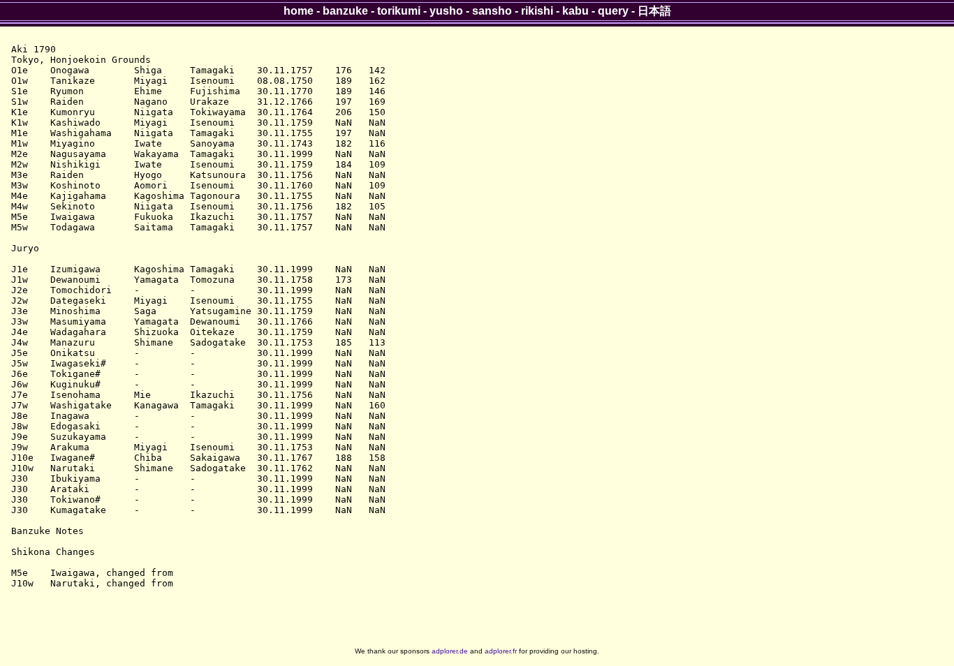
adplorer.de (450, 651)
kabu (575, 11)
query (613, 11)
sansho (492, 11)
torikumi (398, 11)
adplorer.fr (501, 651)
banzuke (345, 11)
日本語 (654, 11)
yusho (446, 11)
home (299, 11)
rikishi (537, 11)
